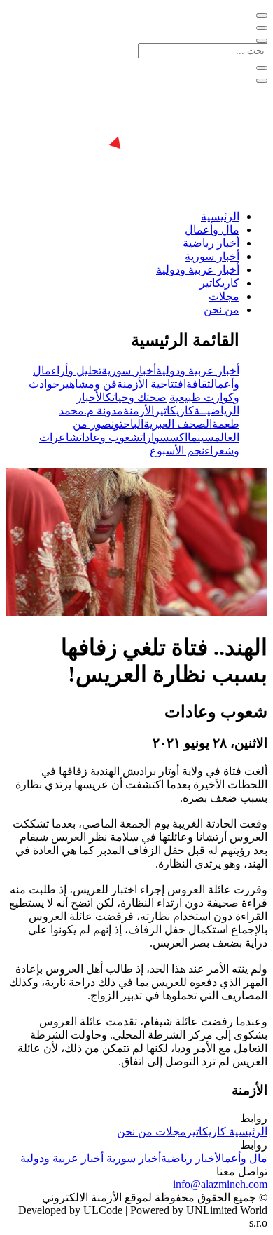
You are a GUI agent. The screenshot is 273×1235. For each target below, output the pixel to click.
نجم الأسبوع (177, 451)
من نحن (221, 310)
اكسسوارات (164, 437)
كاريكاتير (219, 283)
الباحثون (127, 424)
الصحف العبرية (178, 424)
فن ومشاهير (88, 384)
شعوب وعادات (109, 437)
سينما (201, 437)
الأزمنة (138, 411)
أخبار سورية (212, 256)
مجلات (224, 296)
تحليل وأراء (76, 371)
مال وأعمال (212, 230)
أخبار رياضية (211, 243)
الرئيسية (220, 216)
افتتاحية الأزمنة (151, 384)
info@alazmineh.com (220, 1184)
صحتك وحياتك (136, 397)
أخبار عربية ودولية (197, 270)
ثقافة (198, 384)
